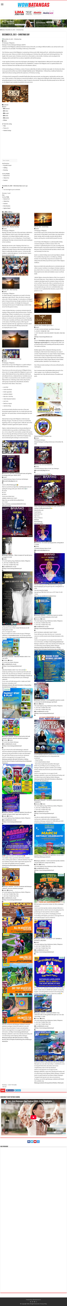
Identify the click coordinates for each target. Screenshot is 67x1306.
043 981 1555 (46, 331)
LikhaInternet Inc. (36, 1299)
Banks (42, 704)
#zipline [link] (45, 649)
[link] (45, 590)
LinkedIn (6, 118)
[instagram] (38, 1141)
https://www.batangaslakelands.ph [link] (54, 641)
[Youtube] (35, 1141)
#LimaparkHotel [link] (49, 1083)
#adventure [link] (5, 763)
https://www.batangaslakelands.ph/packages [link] (20, 637)
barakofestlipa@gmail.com (43, 470)
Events (5, 41)
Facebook (7, 108)
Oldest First (6, 178)
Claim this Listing (7, 124)
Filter (3, 195)
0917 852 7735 (14, 562)
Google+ (6, 113)
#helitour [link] (55, 1083)
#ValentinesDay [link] (6, 865)
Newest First (6, 175)
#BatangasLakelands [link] (39, 647)
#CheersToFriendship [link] (23, 865)
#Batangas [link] (61, 649)
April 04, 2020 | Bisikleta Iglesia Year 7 (43, 325)
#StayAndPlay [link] (27, 685)
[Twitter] (32, 1141)
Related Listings (7, 130)
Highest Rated (6, 208)
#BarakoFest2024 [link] (44, 508)
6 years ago (25, 185)
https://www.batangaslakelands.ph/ (13, 568)
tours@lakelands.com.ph (10, 566)
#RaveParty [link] (59, 779)
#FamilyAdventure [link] (6, 687)
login (9, 189)
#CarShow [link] (37, 781)
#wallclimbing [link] (50, 649)
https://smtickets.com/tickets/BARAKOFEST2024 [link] (14, 504)
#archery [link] (36, 649)
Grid (7, 212)
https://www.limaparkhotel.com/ (44, 336)
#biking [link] (58, 647)
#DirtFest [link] (36, 519)
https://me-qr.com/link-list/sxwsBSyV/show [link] (13, 500)
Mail (6, 120)
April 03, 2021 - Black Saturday (9, 289)
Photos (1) (5, 128)
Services (10, 890)
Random (5, 180)
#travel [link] (56, 649)
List (4, 212)
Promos (5, 660)
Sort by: (6, 173)
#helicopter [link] (61, 1083)
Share (4, 106)
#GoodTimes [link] (5, 867)
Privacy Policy (43, 1303)
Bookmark (5, 104)
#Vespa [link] (47, 781)
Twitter (6, 111)
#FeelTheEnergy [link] (38, 521)
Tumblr (6, 115)
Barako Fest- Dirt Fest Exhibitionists (44, 464)
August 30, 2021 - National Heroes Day (11, 359)
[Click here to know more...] (33, 23)
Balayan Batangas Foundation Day (42, 436)
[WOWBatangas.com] (33, 5)
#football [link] (42, 781)
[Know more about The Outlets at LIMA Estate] (33, 12)
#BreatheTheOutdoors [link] (50, 647)
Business (38, 619)
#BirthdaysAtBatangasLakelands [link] (42, 857)
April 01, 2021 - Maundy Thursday (10, 226)
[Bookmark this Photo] (2, 187)
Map (4, 125)
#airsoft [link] (41, 649)
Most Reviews (6, 206)
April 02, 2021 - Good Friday (41, 226)
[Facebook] (28, 1141)
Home (3, 29)
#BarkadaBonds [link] (14, 865)
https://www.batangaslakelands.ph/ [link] (43, 919)
